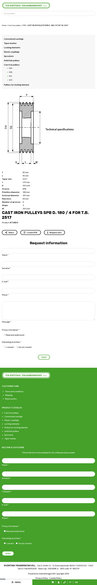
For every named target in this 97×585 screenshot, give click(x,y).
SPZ (10, 80)
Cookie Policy (55, 578)
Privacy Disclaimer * (10, 330)
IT (70, 582)
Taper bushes (10, 43)
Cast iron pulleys (14, 25)
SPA (10, 68)
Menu (17, 582)
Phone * (5, 295)
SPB (24, 25)
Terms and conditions (14, 391)
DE (76, 582)
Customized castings (13, 39)
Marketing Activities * (11, 342)
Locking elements (12, 47)
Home (4, 25)
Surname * (6, 268)
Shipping (9, 395)
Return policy (11, 398)
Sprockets (9, 56)
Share (11, 232)
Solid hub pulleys (12, 60)
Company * (6, 491)
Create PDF (32, 232)
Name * (5, 255)
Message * (6, 321)
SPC (10, 76)
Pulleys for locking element (16, 84)
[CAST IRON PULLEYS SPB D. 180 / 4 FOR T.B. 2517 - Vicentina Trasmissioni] (26, 5)
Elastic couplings (11, 52)
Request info (55, 232)
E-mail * (5, 281)
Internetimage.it (46, 573)
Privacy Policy (41, 578)
